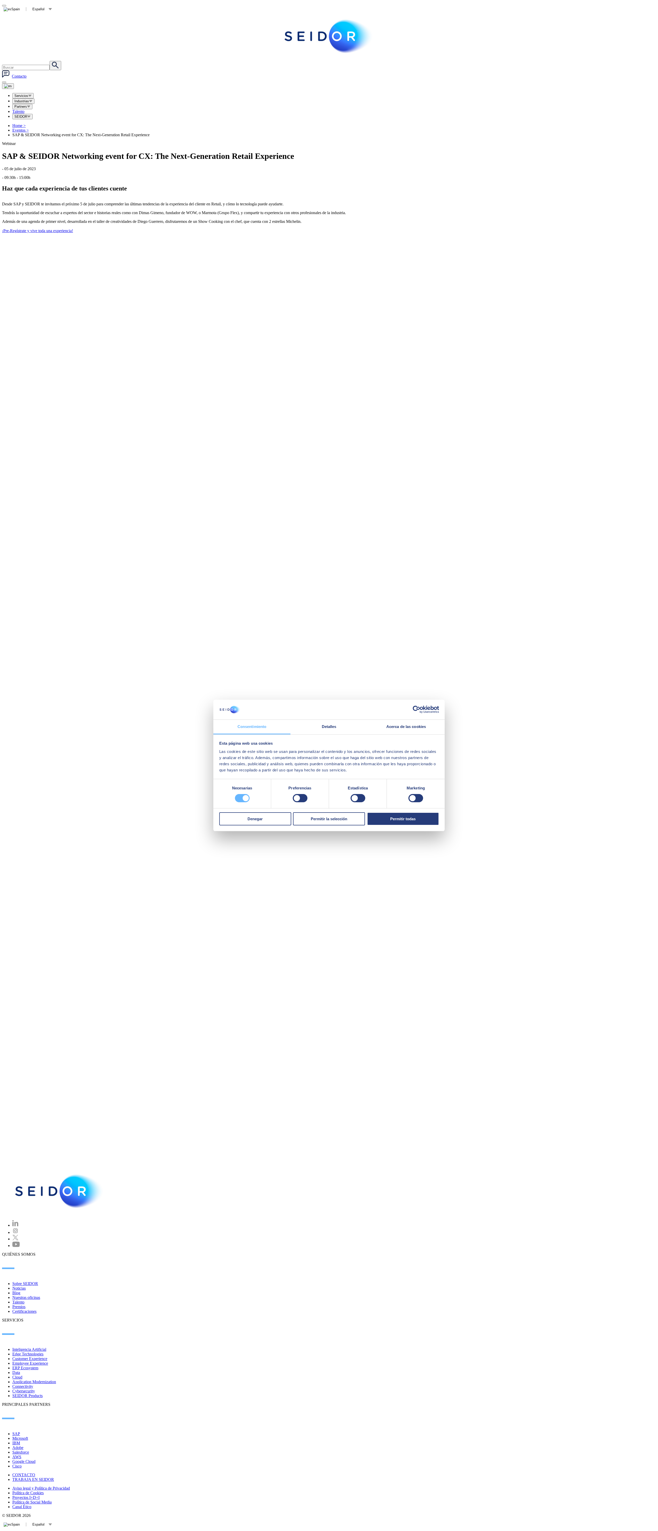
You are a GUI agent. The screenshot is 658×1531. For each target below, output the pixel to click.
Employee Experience (30, 1363)
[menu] (4, 82)
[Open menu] (8, 86)
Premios (18, 1307)
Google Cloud (23, 1461)
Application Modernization (34, 1382)
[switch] (300, 798)
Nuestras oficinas (26, 1297)
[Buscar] (55, 65)
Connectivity (22, 1386)
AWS (16, 1457)
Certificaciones (24, 1311)
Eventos (20, 130)
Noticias (19, 1288)
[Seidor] (329, 36)
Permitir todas (403, 819)
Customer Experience (29, 1358)
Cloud (17, 1377)
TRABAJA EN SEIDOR (33, 1479)
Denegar (255, 819)
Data (16, 1372)
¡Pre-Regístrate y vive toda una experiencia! (37, 231)
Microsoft (20, 1438)
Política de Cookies (28, 1493)
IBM (16, 1443)
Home (19, 125)
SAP (16, 1434)
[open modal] (4, 5)
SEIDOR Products (27, 1395)
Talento (18, 111)
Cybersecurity (23, 1391)
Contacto (19, 76)
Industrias (21, 101)
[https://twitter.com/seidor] (15, 1239)
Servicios (21, 96)
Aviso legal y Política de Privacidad (41, 1488)
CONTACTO (23, 1475)
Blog (16, 1293)
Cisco (17, 1466)
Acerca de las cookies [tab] (406, 726)
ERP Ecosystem (25, 1368)
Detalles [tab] (329, 726)
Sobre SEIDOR (25, 1283)
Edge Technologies (27, 1354)
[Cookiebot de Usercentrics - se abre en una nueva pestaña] (416, 709)
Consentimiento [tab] (251, 726)
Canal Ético (21, 1507)
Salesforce (20, 1452)
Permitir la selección (329, 819)
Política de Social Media (32, 1502)
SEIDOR (20, 117)
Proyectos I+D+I (26, 1497)
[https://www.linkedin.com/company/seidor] (15, 1225)
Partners (20, 106)
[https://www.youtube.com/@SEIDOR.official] (16, 1245)
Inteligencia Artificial (29, 1349)
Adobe (17, 1447)
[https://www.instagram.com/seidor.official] (15, 1232)
